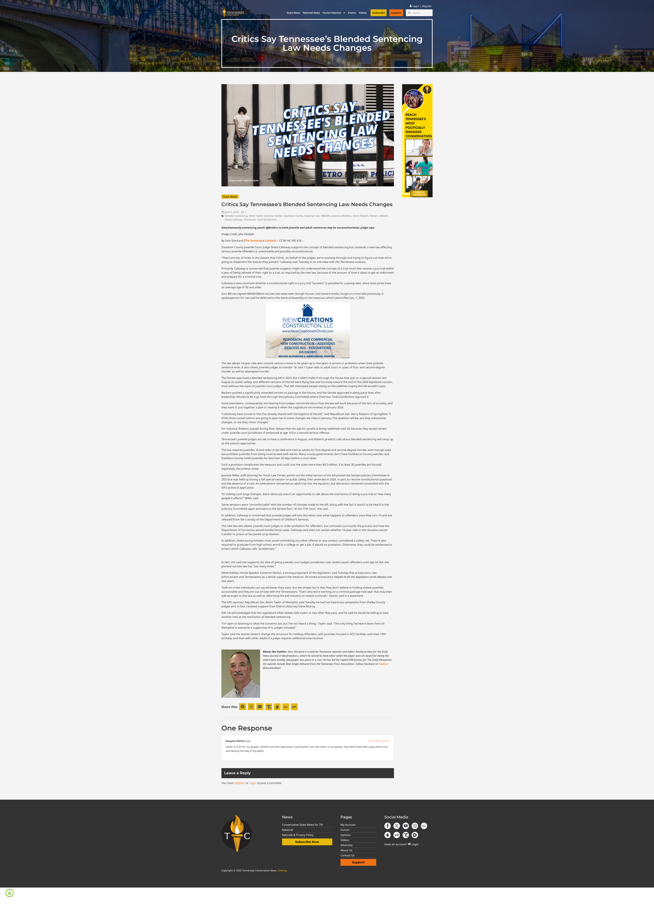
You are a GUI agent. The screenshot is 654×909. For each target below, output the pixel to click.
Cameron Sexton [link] (273, 215)
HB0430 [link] (325, 215)
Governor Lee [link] (312, 215)
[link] (9, 893)
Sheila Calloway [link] (233, 219)
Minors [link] (374, 215)
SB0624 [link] (383, 215)
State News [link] (293, 12)
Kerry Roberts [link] (361, 215)
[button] (242, 706)
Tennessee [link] (250, 219)
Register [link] (239, 783)
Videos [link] (363, 12)
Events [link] (352, 12)
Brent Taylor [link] (255, 215)
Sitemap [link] (282, 870)
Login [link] (252, 783)
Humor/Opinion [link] (332, 12)
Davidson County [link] (293, 215)
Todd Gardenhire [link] (266, 219)
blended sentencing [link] (236, 215)
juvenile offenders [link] (341, 215)
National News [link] (311, 12)
